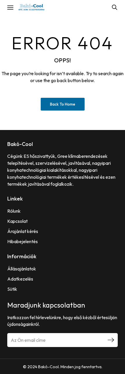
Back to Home (62, 104)
